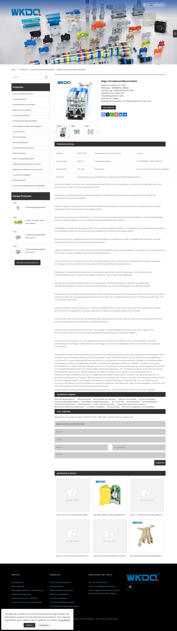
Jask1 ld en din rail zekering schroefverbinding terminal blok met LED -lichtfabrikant (74, 515)
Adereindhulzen (19, 153)
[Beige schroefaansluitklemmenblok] (63, 131)
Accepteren (44, 625)
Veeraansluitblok (19, 99)
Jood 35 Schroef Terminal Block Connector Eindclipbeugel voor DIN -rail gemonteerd (111, 556)
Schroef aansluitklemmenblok (42, 69)
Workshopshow (17, 586)
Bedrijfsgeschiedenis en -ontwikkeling (27, 590)
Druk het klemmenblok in (23, 94)
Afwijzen (29, 625)
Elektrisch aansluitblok (22, 110)
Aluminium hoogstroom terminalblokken (29, 186)
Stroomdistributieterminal (23, 148)
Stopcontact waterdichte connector (27, 164)
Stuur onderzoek (108, 107)
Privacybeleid (64, 620)
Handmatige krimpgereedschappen (27, 126)
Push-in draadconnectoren (23, 159)
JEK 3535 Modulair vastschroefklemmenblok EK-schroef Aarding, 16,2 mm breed (111, 515)
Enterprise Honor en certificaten (24, 598)
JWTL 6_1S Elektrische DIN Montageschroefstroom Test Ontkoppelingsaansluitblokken (148, 515)
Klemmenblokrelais (20, 142)
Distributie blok (19, 180)
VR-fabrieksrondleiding (20, 594)
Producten (24, 69)
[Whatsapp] (130, 587)
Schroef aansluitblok (21, 115)
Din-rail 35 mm (19, 131)
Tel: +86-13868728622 (98, 582)
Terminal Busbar (19, 137)
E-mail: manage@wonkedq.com (101, 586)
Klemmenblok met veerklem (24, 104)
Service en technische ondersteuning (26, 602)
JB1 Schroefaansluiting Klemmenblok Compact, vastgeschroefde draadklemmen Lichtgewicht (148, 556)
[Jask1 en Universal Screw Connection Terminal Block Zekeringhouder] (73, 535)
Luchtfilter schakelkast (22, 175)
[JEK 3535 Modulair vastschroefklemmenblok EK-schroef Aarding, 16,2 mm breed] (110, 494)
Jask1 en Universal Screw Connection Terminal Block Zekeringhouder (74, 556)
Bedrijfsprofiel (17, 582)
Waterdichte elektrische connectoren (28, 169)
